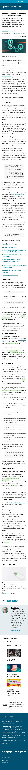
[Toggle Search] (25, 1)
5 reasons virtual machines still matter (13, 675)
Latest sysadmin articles (10, 275)
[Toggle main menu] (2, 1)
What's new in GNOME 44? (11, 660)
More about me (15, 630)
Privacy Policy (5, 760)
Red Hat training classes (18, 194)
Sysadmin (15, 600)
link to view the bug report (18, 503)
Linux (9, 600)
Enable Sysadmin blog (9, 247)
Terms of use (5, 762)
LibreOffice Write (6, 76)
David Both (5, 31)
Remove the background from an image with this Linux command (13, 692)
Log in (20, 1)
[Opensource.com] (11, 7)
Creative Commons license (17, 728)
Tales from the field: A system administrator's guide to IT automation (12, 261)
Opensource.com (6, 726)
